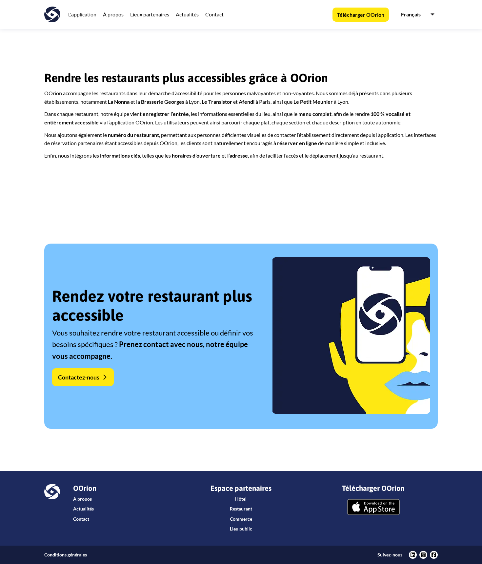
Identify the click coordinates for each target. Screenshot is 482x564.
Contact (214, 14)
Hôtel (241, 499)
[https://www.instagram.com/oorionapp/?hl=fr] (423, 555)
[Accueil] (52, 14)
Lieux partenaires (149, 14)
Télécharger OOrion (360, 14)
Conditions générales (65, 554)
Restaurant (241, 508)
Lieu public (241, 528)
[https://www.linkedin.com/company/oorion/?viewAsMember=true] (413, 555)
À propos (113, 14)
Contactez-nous (78, 377)
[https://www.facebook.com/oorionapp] (434, 555)
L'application (82, 14)
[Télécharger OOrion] (373, 507)
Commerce (241, 519)
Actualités (187, 14)
